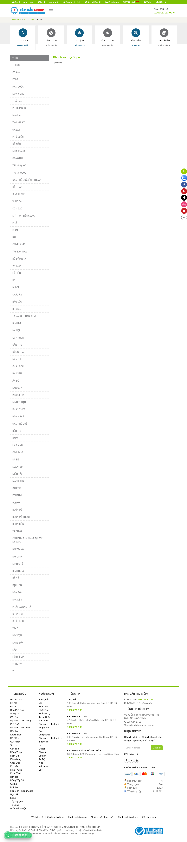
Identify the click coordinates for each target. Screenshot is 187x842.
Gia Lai (13, 783)
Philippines (19, 108)
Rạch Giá (17, 585)
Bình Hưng (18, 570)
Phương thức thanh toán (102, 817)
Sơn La (13, 745)
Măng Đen (18, 481)
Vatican (16, 265)
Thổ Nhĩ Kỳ (18, 122)
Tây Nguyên (16, 801)
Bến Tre (16, 430)
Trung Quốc (19, 165)
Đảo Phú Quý (19, 423)
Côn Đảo (17, 208)
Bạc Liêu (17, 599)
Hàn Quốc (18, 86)
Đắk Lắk (14, 787)
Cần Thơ (17, 344)
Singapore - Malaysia (49, 724)
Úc (13, 280)
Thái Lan (17, 100)
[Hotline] (184, 171)
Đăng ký (157, 747)
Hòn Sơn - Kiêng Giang (21, 790)
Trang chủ (16, 20)
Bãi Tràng (18, 549)
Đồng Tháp (18, 351)
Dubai (15, 287)
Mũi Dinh (17, 556)
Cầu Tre (16, 488)
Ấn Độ (15, 380)
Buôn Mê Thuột (21, 516)
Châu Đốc (18, 366)
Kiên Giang (15, 759)
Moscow (17, 387)
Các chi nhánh (149, 817)
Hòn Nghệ (18, 416)
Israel (16, 230)
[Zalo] (184, 178)
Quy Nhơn (18, 337)
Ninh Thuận (19, 402)
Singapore (18, 194)
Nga (41, 762)
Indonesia (18, 394)
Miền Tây (17, 473)
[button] (184, 217)
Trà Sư (16, 628)
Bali (14, 237)
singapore (44, 727)
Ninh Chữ (17, 563)
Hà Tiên (16, 273)
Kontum (17, 495)
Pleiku (16, 502)
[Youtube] (136, 760)
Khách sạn (29, 20)
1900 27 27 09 (145, 699)
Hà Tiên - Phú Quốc (20, 727)
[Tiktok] (184, 198)
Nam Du (16, 359)
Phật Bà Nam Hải (22, 606)
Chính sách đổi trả (55, 817)
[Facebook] (126, 760)
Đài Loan (17, 187)
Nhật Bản (44, 710)
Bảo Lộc (17, 301)
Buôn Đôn (18, 524)
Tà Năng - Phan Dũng (24, 316)
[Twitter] (131, 760)
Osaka (16, 72)
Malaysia (17, 466)
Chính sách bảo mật (77, 817)
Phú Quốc (18, 136)
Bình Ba (16, 323)
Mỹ (40, 703)
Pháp (15, 222)
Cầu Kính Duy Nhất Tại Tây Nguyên (27, 540)
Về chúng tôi (37, 817)
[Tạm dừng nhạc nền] (184, 211)
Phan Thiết (18, 409)
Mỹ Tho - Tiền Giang (23, 215)
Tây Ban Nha (19, 251)
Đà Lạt (16, 129)
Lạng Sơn (17, 642)
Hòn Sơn (17, 592)
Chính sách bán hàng (128, 817)
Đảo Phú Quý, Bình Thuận (26, 179)
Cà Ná (15, 578)
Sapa (15, 438)
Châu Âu (17, 294)
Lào (14, 649)
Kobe (15, 79)
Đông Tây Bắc (17, 780)
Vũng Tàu (17, 201)
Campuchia (18, 244)
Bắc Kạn (17, 635)
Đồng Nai (17, 158)
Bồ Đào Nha (19, 258)
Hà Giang (17, 445)
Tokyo (16, 65)
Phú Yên (17, 373)
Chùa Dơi (17, 613)
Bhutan (16, 308)
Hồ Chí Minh (19, 656)
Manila (16, 115)
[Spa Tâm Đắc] (184, 204)
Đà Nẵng (17, 143)
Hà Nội (16, 330)
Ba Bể (15, 459)
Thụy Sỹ (17, 664)
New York (18, 93)
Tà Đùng (17, 531)
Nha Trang (18, 151)
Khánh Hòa (15, 734)
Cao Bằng (18, 452)
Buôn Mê (17, 509)
